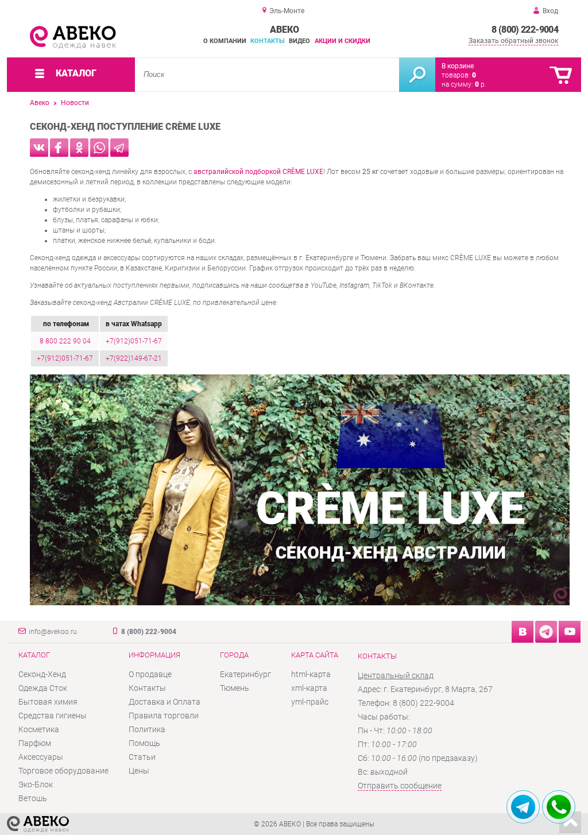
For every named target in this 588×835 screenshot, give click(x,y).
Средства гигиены (52, 715)
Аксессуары (40, 756)
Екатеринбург (245, 674)
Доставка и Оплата (164, 701)
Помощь (144, 743)
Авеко (39, 103)
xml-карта (309, 688)
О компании (224, 41)
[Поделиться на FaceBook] (59, 147)
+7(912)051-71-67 (134, 341)
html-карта (311, 674)
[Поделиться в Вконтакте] (39, 147)
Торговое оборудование (63, 770)
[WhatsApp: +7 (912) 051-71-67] (558, 807)
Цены (139, 770)
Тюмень (234, 688)
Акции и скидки (342, 41)
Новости (75, 103)
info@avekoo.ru (53, 632)
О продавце (150, 674)
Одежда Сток (42, 688)
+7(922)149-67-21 (134, 358)
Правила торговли (164, 715)
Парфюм (34, 743)
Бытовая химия (48, 701)
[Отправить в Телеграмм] (119, 147)
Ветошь (32, 798)
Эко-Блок (35, 784)
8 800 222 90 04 (65, 341)
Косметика (38, 729)
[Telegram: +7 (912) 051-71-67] (523, 807)
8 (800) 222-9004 (525, 29)
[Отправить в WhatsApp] (99, 147)
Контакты (267, 41)
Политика (147, 729)
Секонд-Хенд (42, 674)
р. (480, 84)
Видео (299, 41)
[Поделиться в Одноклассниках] (79, 147)
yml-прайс (309, 701)
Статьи (142, 756)
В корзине (458, 66)
